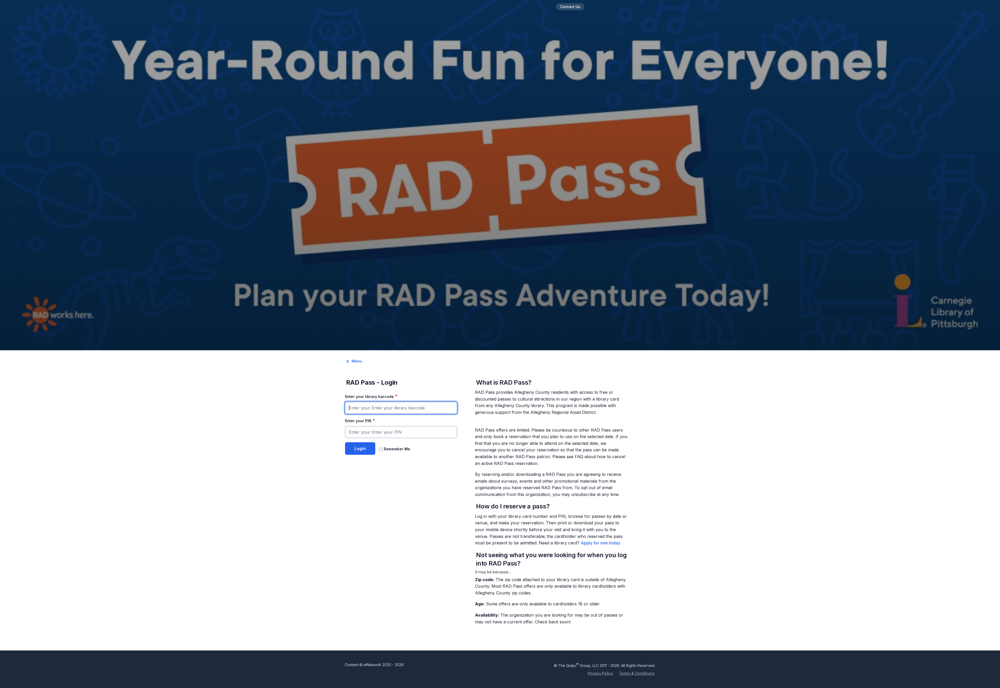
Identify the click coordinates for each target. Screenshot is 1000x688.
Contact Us (570, 6)
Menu (357, 361)
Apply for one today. (601, 542)
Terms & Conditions (637, 673)
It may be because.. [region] (551, 501)
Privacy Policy (600, 673)
